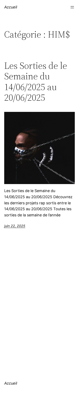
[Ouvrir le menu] (72, 7)
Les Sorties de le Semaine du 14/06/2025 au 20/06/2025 (35, 81)
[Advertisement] (39, 308)
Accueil (10, 7)
